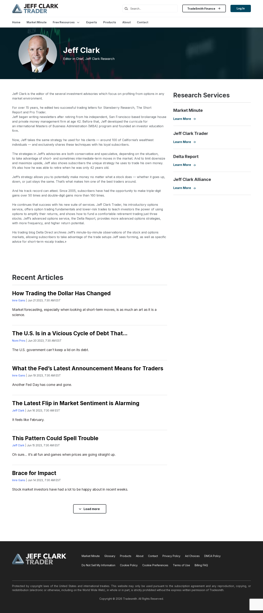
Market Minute (37, 22)
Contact (142, 22)
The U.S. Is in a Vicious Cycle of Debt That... (69, 333)
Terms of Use (181, 565)
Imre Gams (18, 300)
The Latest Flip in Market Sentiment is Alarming (75, 403)
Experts (91, 22)
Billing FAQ (201, 565)
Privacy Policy (171, 556)
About (126, 22)
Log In (241, 8)
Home (16, 22)
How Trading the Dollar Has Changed (61, 293)
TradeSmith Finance (201, 8)
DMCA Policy (212, 556)
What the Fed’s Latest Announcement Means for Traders (87, 368)
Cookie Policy (129, 565)
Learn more (184, 119)
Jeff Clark (18, 410)
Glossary (109, 556)
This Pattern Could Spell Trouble (55, 438)
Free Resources (64, 22)
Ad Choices (192, 556)
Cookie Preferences (155, 565)
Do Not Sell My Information (98, 565)
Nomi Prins (18, 340)
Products (109, 22)
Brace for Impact (34, 473)
